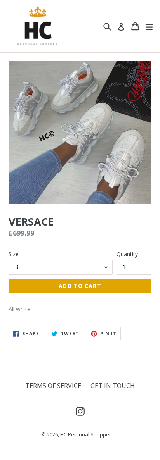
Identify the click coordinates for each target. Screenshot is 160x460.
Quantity (127, 254)
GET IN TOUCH (112, 385)
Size (14, 254)
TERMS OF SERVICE (53, 385)
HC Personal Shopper (85, 434)
